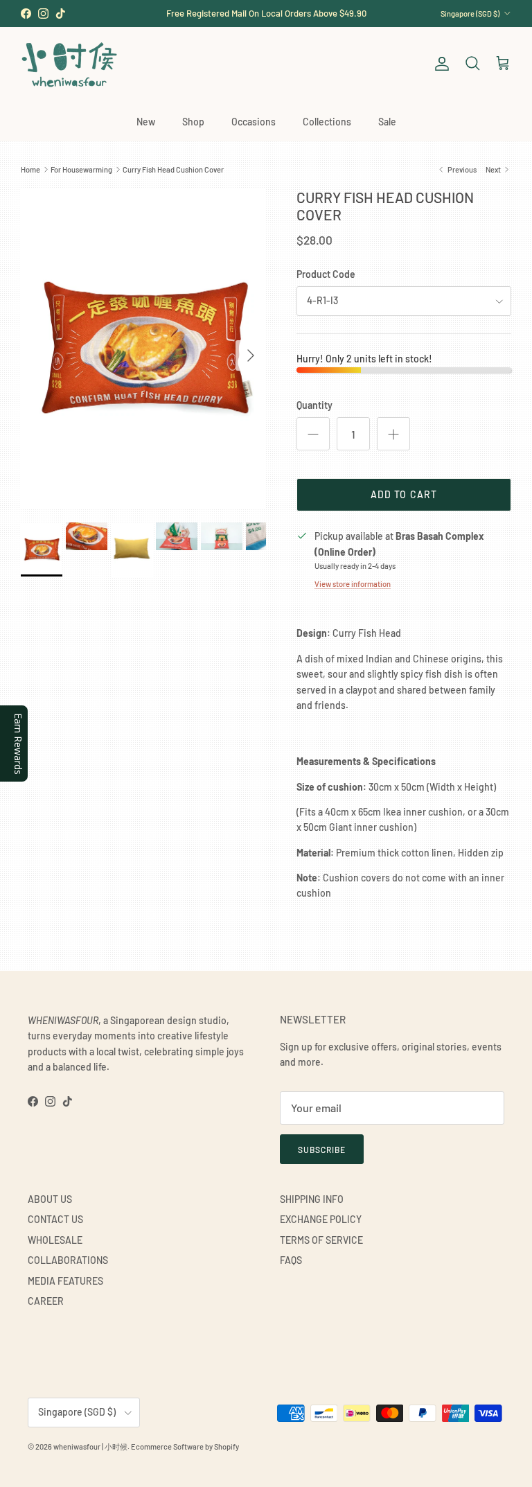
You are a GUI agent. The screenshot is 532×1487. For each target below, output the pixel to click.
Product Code (325, 274)
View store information (352, 583)
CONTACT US (55, 1219)
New (145, 121)
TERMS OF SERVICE (321, 1240)
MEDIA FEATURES (65, 1281)
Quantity (314, 405)
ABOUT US (50, 1199)
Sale (387, 121)
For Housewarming (81, 169)
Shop (193, 121)
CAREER (46, 1301)
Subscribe (322, 1149)
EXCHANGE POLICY (321, 1219)
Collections (327, 121)
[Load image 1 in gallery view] (143, 348)
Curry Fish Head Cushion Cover (173, 169)
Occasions (253, 121)
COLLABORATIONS (68, 1260)
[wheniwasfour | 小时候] (69, 64)
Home (30, 169)
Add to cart (404, 494)
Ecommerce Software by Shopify (185, 1446)
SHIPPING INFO (312, 1199)
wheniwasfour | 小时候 (90, 1446)
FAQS (291, 1260)
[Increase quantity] (393, 433)
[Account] (439, 63)
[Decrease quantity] (313, 433)
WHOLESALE (55, 1240)
